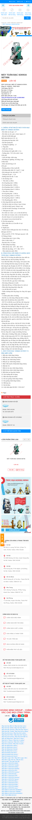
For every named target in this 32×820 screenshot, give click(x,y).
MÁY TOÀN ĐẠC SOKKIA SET (15, 22)
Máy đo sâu (19, 759)
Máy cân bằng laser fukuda (9, 749)
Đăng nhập (20, 1)
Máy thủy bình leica (7, 733)
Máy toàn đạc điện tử (8, 726)
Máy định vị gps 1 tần (21, 758)
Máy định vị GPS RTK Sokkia (10, 766)
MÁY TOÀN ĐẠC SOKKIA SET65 (16, 458)
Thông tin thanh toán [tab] (9, 119)
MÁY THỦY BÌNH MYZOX (9, 795)
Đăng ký (29, 1)
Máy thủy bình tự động (21, 731)
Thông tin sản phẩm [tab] (9, 115)
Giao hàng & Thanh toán (14, 633)
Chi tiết (11, 469)
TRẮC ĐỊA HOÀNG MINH (16, 5)
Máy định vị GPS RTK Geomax (10, 777)
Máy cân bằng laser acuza (9, 750)
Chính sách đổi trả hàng (14, 623)
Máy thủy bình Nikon (7, 735)
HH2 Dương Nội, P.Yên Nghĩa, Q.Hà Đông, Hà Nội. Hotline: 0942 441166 (16, 568)
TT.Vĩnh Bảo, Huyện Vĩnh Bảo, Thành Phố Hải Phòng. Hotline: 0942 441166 (15, 600)
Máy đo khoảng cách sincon (10, 754)
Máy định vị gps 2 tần (8, 758)
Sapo (28, 817)
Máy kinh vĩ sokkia (19, 740)
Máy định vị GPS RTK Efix (9, 774)
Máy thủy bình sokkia (20, 733)
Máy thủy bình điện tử (21, 736)
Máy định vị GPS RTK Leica (9, 788)
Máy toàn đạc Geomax (8, 729)
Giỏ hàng (21, 469)
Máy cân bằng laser (7, 738)
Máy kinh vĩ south (18, 743)
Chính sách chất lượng (14, 628)
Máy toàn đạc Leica (20, 726)
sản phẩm (12, 1)
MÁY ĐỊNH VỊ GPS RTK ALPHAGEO (12, 793)
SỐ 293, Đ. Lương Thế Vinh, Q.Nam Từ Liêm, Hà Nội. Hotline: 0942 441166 (15, 547)
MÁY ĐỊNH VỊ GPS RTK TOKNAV (11, 791)
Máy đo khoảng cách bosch (9, 756)
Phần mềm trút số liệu (14, 649)
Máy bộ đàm (5, 761)
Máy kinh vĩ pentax (7, 743)
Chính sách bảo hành (13, 617)
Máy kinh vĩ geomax (7, 742)
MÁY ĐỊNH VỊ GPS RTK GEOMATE (12, 789)
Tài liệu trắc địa (12, 639)
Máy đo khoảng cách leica (9, 752)
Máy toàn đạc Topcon (22, 729)
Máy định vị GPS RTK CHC (9, 770)
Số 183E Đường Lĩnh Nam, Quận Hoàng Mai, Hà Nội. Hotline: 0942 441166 (16, 558)
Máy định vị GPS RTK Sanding (10, 768)
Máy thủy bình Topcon (20, 735)
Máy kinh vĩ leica (18, 742)
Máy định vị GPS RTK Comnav (10, 772)
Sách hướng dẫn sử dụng (15, 644)
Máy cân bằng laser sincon (9, 747)
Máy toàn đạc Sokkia (8, 727)
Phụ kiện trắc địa (14, 761)
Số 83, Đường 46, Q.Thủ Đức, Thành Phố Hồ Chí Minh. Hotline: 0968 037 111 (16, 579)
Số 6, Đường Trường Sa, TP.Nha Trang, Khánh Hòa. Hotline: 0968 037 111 (15, 590)
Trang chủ (3, 22)
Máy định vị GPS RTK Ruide (10, 784)
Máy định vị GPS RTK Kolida (10, 786)
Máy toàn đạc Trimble (8, 731)
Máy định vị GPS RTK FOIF (9, 775)
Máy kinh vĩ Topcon (7, 740)
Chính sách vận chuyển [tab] (10, 122)
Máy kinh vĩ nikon (19, 738)
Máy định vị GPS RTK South (10, 782)
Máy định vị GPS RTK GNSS (10, 763)
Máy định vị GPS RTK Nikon (10, 781)
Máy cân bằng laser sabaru (9, 745)
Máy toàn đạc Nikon (20, 727)
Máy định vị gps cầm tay (8, 759)
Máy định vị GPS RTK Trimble (10, 765)
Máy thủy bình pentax (8, 736)
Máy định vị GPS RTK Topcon (10, 779)
